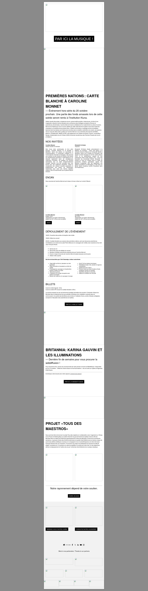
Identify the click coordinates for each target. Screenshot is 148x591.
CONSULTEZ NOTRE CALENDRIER (86, 529)
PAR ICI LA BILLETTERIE (74, 304)
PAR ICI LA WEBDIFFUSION (74, 382)
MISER (49, 222)
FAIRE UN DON (74, 496)
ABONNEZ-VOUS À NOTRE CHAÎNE (57, 529)
